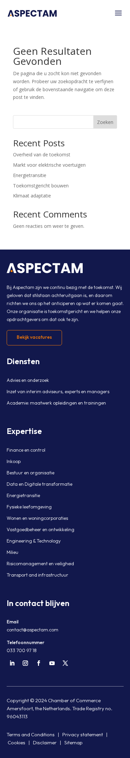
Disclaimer (45, 742)
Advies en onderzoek (28, 380)
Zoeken (105, 122)
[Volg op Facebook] (38, 663)
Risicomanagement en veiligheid (40, 564)
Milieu (12, 552)
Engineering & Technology (34, 541)
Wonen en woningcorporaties (37, 518)
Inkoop (14, 461)
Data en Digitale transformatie (39, 484)
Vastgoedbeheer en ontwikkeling (40, 529)
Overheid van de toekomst (41, 154)
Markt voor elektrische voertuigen (49, 165)
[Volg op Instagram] (25, 663)
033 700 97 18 (22, 650)
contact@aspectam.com (32, 630)
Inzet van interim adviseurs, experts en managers (58, 392)
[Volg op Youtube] (52, 663)
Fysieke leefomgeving (29, 507)
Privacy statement (82, 734)
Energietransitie (29, 175)
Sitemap (73, 742)
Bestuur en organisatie (30, 473)
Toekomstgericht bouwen (41, 185)
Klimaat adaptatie (32, 195)
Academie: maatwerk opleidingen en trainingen (56, 403)
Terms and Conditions (31, 734)
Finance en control (26, 450)
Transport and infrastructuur (37, 575)
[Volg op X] (65, 663)
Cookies (16, 742)
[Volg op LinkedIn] (12, 663)
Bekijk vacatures (34, 337)
